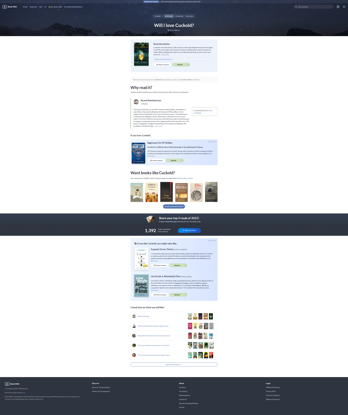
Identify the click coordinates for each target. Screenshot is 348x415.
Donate (181, 407)
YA (45, 7)
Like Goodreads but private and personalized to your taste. (181, 2)
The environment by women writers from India (153, 345)
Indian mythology (143, 316)
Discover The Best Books (101, 387)
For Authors (183, 391)
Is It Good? (169, 16)
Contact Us (183, 399)
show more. (165, 55)
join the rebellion (186, 79)
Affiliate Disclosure (273, 387)
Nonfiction (33, 7)
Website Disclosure (273, 399)
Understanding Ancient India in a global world (152, 326)
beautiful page (171, 222)
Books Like (179, 16)
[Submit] (296, 7)
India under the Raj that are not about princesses (153, 336)
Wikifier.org (21, 393)
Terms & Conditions (273, 395)
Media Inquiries (184, 395)
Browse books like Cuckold (174, 206)
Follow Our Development (101, 391)
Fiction (25, 7)
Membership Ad (212, 142)
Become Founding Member (188, 403)
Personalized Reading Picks (73, 7)
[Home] (10, 6)
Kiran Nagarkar (175, 30)
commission (158, 79)
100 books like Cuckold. (185, 178)
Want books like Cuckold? (152, 172)
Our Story (182, 387)
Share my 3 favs (190, 230)
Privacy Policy (271, 391)
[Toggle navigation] (344, 7)
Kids (40, 7)
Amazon (180, 64)
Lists (189, 16)
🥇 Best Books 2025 (55, 7)
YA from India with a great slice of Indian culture (153, 355)
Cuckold (158, 16)
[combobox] (314, 7)
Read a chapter (164, 64)
